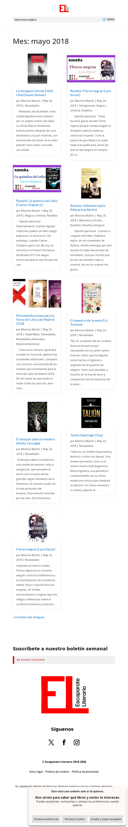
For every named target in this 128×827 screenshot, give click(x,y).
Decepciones (87, 105)
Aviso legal (36, 771)
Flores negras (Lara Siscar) (35, 549)
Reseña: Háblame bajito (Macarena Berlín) (88, 207)
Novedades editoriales (30, 339)
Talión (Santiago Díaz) (86, 435)
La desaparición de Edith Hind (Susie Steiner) (34, 93)
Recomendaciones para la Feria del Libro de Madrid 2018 (35, 319)
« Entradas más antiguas (28, 617)
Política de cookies (57, 771)
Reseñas (52, 215)
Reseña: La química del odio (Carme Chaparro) (37, 203)
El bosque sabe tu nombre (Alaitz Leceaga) (35, 441)
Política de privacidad (85, 771)
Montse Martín (30, 101)
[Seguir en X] (51, 742)
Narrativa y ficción (90, 220)
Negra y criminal (35, 215)
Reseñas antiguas (93, 225)
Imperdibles (32, 334)
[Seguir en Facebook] (64, 742)
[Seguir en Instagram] (76, 742)
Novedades (32, 105)
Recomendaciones (28, 344)
